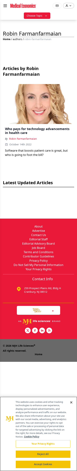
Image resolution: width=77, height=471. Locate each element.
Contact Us (38, 235)
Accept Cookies (43, 464)
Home (6, 39)
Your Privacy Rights (39, 269)
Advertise (38, 231)
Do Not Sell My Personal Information (38, 265)
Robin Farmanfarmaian (23, 138)
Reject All (43, 454)
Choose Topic (34, 15)
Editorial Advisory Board (38, 243)
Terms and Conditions (38, 252)
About (38, 226)
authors (17, 39)
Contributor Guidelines (38, 256)
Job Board (38, 248)
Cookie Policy (31, 436)
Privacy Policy (38, 261)
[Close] (71, 402)
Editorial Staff (38, 239)
